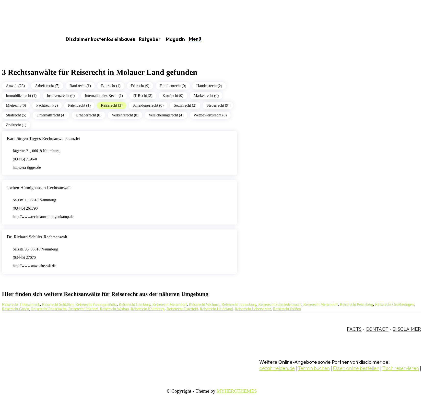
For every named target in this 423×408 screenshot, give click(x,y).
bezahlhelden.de (277, 368)
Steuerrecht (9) (218, 105)
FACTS (354, 329)
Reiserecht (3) (111, 105)
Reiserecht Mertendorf (169, 304)
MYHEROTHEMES (237, 391)
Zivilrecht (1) (16, 125)
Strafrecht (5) (16, 115)
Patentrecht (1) (79, 105)
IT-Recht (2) (142, 95)
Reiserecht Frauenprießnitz (96, 304)
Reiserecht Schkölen (57, 304)
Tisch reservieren (400, 368)
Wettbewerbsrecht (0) (210, 115)
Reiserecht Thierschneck (21, 304)
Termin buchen (314, 368)
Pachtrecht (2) (47, 105)
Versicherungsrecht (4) (166, 115)
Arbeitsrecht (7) (47, 86)
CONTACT (377, 329)
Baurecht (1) (110, 86)
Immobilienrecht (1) (21, 95)
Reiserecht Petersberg (356, 304)
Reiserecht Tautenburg (239, 304)
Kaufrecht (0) (173, 95)
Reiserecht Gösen (15, 309)
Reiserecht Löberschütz (253, 309)
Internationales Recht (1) (104, 95)
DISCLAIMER (407, 329)
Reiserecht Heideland (216, 309)
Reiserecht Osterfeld (182, 309)
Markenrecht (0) (206, 95)
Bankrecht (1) (80, 86)
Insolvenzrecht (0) (61, 95)
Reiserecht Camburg (134, 304)
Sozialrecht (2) (185, 105)
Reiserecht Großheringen (394, 304)
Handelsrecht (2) (209, 86)
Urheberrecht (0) (88, 115)
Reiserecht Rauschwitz (48, 309)
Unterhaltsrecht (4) (50, 115)
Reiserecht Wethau (114, 309)
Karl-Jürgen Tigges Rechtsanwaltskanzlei (43, 138)
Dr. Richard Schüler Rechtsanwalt (37, 236)
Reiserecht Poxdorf (83, 309)
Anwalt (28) (15, 86)
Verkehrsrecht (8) (125, 115)
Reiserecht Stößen (287, 309)
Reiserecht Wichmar (204, 304)
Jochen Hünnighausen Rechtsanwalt (39, 187)
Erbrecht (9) (140, 86)
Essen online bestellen (356, 368)
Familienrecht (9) (173, 86)
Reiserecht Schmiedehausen (279, 304)
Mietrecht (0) (16, 105)
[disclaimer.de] (26, 39)
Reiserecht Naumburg (147, 309)
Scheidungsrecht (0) (148, 105)
